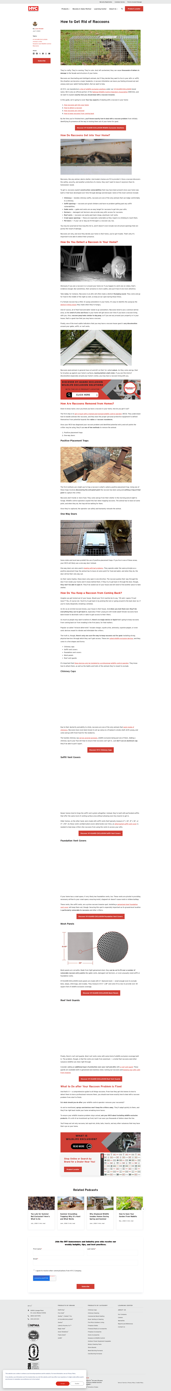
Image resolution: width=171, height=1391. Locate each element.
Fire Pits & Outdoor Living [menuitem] (96, 1322)
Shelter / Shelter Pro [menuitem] (65, 1316)
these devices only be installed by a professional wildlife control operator (101, 663)
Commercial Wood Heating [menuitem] (96, 1316)
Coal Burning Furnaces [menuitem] (95, 1353)
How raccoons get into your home (76, 105)
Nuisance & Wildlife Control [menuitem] (96, 1338)
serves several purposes (88, 738)
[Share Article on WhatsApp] (46, 53)
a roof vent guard (126, 1067)
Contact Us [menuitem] (121, 1327)
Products (65, 9)
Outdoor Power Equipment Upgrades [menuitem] (99, 1341)
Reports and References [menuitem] (125, 1324)
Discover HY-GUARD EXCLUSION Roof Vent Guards (100, 1079)
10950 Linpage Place (37, 1310)
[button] (143, 1209)
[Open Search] (122, 8)
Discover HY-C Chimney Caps (100, 750)
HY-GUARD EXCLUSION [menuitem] (65, 1319)
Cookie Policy (139, 1382)
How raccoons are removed (74, 111)
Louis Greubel (39, 28)
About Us (112, 9)
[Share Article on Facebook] (37, 53)
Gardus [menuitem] (60, 1322)
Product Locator (73, 1169)
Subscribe (42, 61)
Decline (77, 1383)
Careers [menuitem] (120, 1317)
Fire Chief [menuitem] (61, 1313)
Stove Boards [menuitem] (92, 1347)
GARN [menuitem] (60, 1338)
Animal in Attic (37, 41)
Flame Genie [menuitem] (62, 1335)
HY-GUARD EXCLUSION (40, 39)
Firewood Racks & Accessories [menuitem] (97, 1328)
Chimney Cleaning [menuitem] (93, 1313)
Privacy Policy (131, 1382)
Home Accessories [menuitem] (93, 1335)
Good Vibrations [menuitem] (63, 1332)
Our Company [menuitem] (122, 1314)
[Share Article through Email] (50, 53)
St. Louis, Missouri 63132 (38, 1313)
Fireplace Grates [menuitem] (93, 1325)
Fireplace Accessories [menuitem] (94, 1332)
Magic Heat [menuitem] (61, 1328)
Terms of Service (122, 1382)
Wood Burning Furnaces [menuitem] (95, 1350)
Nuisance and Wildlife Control (42, 44)
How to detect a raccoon (73, 108)
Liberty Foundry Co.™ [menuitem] (64, 1325)
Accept (63, 1383)
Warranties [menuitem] (121, 1320)
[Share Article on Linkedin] (34, 53)
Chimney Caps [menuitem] (92, 1310)
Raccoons (36, 46)
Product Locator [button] (134, 9)
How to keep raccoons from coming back (79, 113)
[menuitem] (105, 2)
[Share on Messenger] (43, 53)
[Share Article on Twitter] (40, 53)
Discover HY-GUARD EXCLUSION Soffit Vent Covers (101, 833)
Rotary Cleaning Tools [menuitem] (94, 1344)
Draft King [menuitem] (61, 1310)
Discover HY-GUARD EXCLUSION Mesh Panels (100, 993)
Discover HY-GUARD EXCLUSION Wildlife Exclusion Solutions (100, 128)
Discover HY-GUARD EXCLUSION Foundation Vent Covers (100, 916)
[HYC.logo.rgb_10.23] (40, 8)
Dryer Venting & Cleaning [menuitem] (95, 1319)
